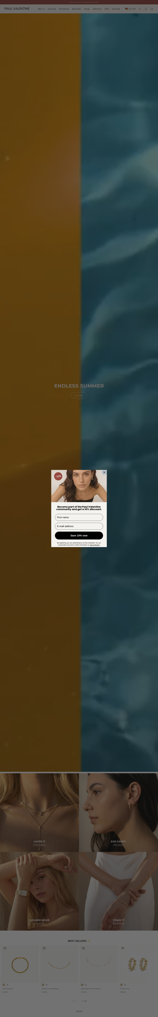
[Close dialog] (104, 472)
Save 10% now (79, 535)
